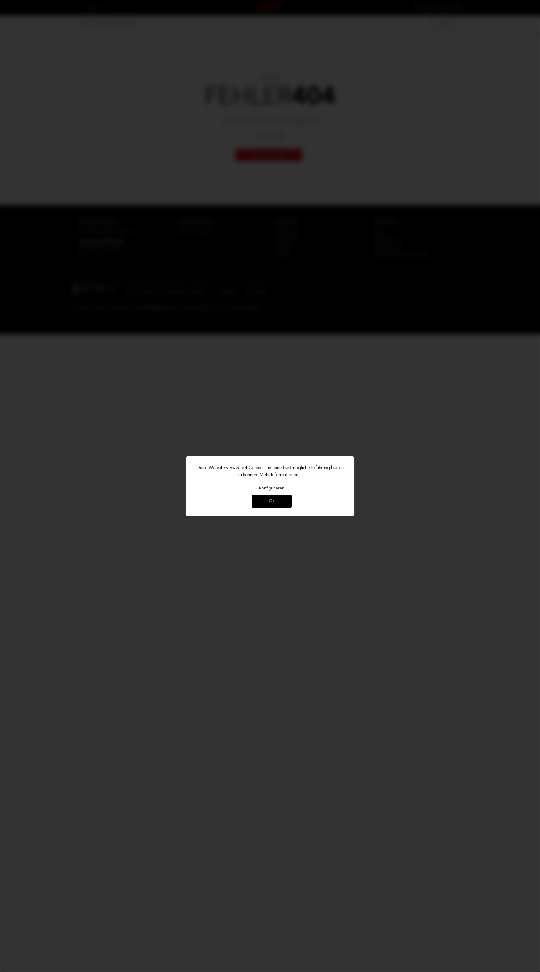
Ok (271, 501)
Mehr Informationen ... (281, 475)
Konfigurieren (271, 488)
